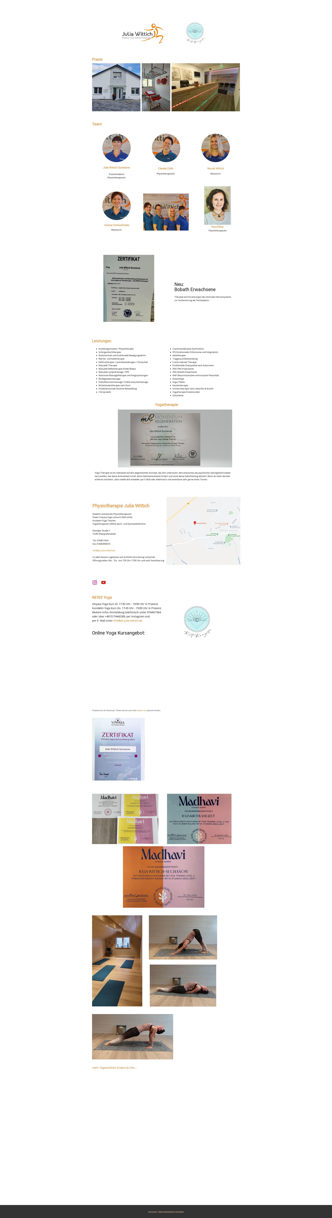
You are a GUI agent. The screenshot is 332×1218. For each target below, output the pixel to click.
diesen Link (142, 710)
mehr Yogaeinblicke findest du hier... (114, 1067)
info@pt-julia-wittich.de (103, 550)
